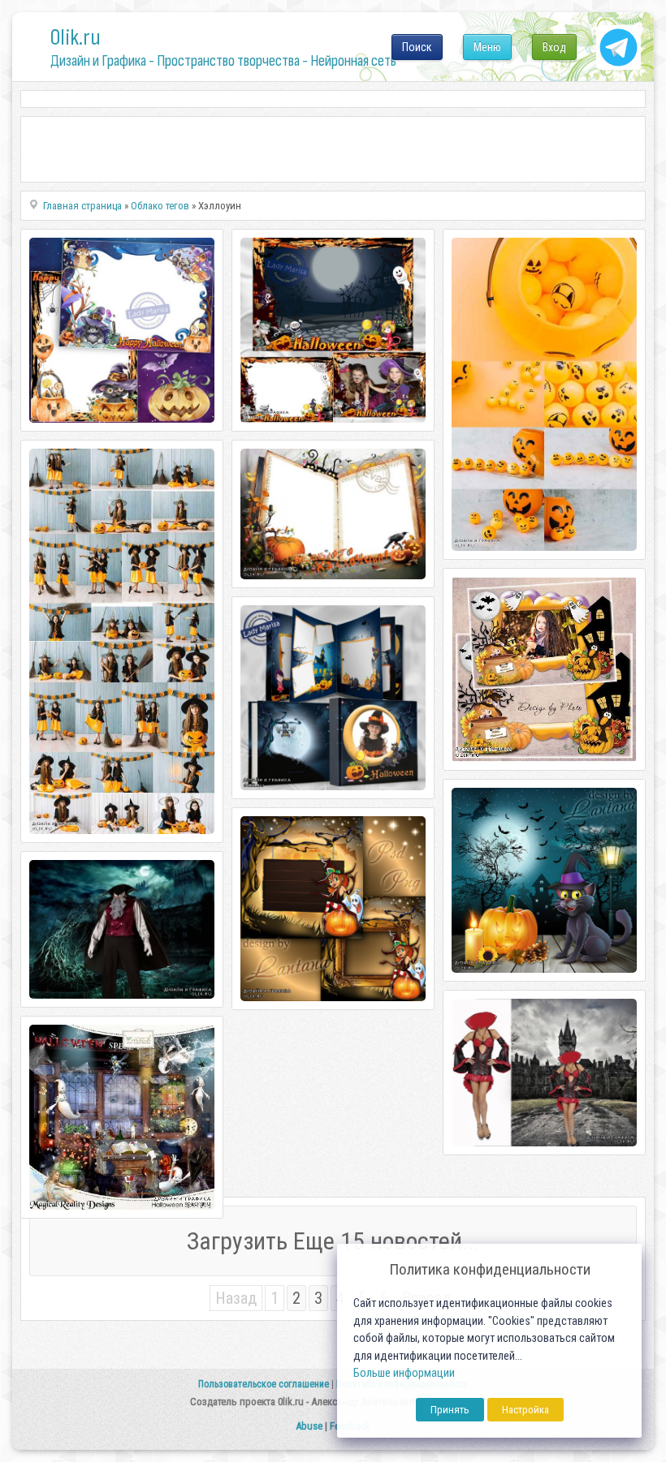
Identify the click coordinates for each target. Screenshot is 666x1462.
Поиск (417, 47)
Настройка (525, 1410)
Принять (449, 1410)
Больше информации (404, 1373)
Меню (487, 47)
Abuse (309, 1426)
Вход (554, 47)
